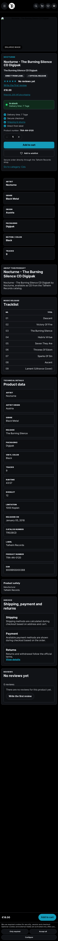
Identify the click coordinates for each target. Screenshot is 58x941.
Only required (15, 931)
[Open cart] (42, 6)
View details (13, 659)
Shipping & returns (16, 122)
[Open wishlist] (48, 6)
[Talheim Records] (12, 6)
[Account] (54, 6)
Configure (29, 937)
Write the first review (15, 85)
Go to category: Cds (15, 166)
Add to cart (29, 145)
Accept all (43, 931)
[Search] (36, 6)
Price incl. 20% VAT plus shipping (17, 95)
